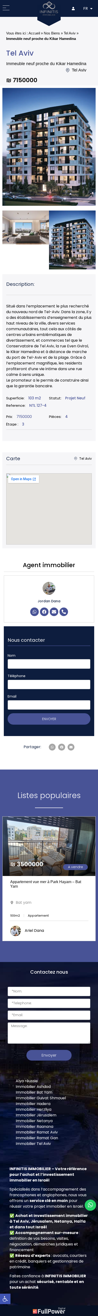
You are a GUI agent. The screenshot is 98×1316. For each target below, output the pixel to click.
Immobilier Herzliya (33, 1109)
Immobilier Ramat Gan (37, 1138)
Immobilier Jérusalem (36, 1115)
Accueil (34, 33)
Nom (11, 655)
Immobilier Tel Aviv (33, 1143)
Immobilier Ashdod (33, 1086)
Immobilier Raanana (34, 1126)
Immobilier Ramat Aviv (37, 1132)
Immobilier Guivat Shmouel (41, 1098)
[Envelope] (54, 612)
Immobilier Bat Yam (34, 1092)
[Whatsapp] (34, 612)
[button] (8, 240)
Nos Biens (52, 33)
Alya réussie (27, 1081)
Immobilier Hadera (33, 1103)
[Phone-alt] (63, 612)
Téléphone (16, 676)
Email (12, 696)
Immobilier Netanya (34, 1121)
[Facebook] (44, 612)
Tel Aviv (70, 33)
